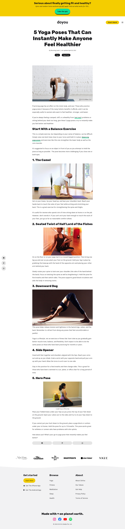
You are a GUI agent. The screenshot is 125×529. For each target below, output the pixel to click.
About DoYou (80, 481)
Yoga (57, 55)
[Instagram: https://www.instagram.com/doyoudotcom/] (54, 519)
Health (51, 498)
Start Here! (112, 22)
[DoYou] (62, 22)
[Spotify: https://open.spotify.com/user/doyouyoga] (70, 519)
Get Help (79, 489)
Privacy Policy (80, 494)
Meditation (53, 489)
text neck (78, 117)
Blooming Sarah (55, 50)
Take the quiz (62, 11)
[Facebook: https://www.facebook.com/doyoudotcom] (60, 519)
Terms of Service (82, 498)
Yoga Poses (66, 55)
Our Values (80, 485)
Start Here (29, 481)
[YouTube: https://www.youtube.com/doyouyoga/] (65, 519)
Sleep (51, 494)
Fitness (52, 485)
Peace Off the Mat (64, 409)
